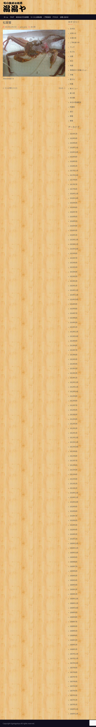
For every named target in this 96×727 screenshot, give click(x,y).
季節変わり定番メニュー (78, 70)
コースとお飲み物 (36, 17)
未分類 (33, 27)
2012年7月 (73, 405)
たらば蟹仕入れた (11, 88)
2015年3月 (73, 276)
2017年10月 (74, 175)
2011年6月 (73, 465)
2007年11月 (74, 658)
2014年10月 (74, 299)
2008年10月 (74, 608)
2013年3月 (73, 368)
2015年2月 (73, 281)
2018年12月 (74, 147)
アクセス (55, 17)
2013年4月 (73, 364)
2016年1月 (73, 235)
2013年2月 (73, 373)
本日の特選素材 (75, 102)
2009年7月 (73, 566)
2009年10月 (74, 552)
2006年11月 (74, 713)
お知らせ (73, 33)
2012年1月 (73, 433)
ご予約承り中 (75, 42)
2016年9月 (73, 203)
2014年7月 (73, 313)
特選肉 (72, 107)
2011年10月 (74, 446)
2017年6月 (73, 189)
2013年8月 (73, 345)
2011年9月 (73, 451)
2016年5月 (73, 221)
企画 (71, 56)
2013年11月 (74, 331)
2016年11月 (74, 193)
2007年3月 (73, 695)
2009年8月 (73, 562)
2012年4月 (73, 419)
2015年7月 (73, 258)
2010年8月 (73, 511)
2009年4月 (73, 580)
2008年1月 (73, 649)
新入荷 (72, 93)
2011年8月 (73, 456)
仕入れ (72, 51)
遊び (71, 111)
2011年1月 (73, 488)
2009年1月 (73, 594)
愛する (72, 79)
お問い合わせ (64, 17)
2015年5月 (73, 267)
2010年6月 (73, 520)
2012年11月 (74, 387)
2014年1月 (73, 327)
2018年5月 (73, 161)
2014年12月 (74, 290)
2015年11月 (74, 244)
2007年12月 (74, 654)
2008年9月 (73, 612)
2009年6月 (73, 571)
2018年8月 (73, 156)
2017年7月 (73, 184)
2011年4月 (73, 474)
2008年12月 (74, 598)
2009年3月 (73, 585)
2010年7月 (73, 516)
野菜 (71, 116)
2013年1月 (73, 377)
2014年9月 (73, 304)
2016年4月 (73, 226)
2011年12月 (74, 437)
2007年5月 (73, 686)
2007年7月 (73, 677)
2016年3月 (73, 230)
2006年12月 (74, 709)
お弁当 (72, 28)
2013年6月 (73, 354)
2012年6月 (73, 410)
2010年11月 (74, 497)
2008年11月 (74, 603)
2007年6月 (73, 681)
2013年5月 (73, 359)
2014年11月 (74, 295)
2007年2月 (73, 700)
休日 (71, 61)
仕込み (61, 88)
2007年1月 (73, 704)
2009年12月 (74, 543)
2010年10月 (74, 502)
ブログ (12, 17)
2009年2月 (73, 589)
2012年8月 (73, 400)
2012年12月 (74, 382)
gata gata (23, 27)
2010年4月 (73, 529)
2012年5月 (73, 414)
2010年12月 (74, 492)
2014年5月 (73, 322)
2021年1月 (73, 133)
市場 (71, 74)
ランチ (72, 47)
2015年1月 (73, 285)
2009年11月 (74, 548)
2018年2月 (73, 166)
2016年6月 (73, 216)
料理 (71, 84)
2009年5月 (73, 575)
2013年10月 (74, 336)
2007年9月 (73, 667)
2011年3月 (73, 479)
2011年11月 (74, 442)
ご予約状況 (47, 17)
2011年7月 (73, 460)
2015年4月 (73, 272)
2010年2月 (73, 534)
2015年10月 (74, 249)
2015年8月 (73, 253)
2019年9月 (73, 138)
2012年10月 (74, 391)
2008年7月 (73, 621)
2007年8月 (73, 672)
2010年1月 (73, 539)
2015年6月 (73, 262)
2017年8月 (73, 179)
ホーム (6, 17)
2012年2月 (73, 428)
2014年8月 (73, 308)
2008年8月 (73, 617)
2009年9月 (73, 557)
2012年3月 (73, 423)
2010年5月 (73, 525)
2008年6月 (73, 626)
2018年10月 (74, 152)
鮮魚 (71, 120)
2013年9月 (73, 341)
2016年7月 (73, 212)
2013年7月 (73, 350)
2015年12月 (74, 239)
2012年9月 (73, 396)
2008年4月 (73, 635)
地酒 (71, 65)
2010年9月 (73, 506)
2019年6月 (73, 143)
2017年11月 (74, 170)
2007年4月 (73, 690)
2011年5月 (73, 469)
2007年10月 (74, 663)
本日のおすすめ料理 (22, 17)
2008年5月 (73, 631)
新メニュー (74, 88)
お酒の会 (73, 38)
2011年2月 (73, 483)
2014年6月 (73, 318)
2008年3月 (73, 640)
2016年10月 (74, 198)
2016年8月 (73, 207)
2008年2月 (73, 644)
